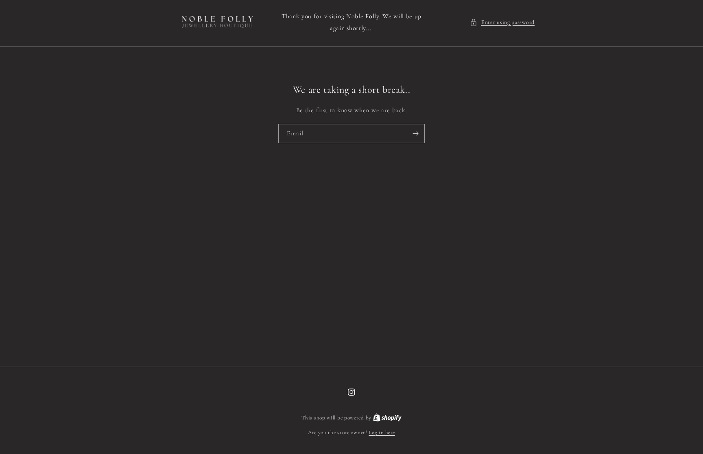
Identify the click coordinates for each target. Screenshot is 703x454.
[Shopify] (387, 418)
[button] (502, 22)
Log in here (382, 432)
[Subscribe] (415, 133)
